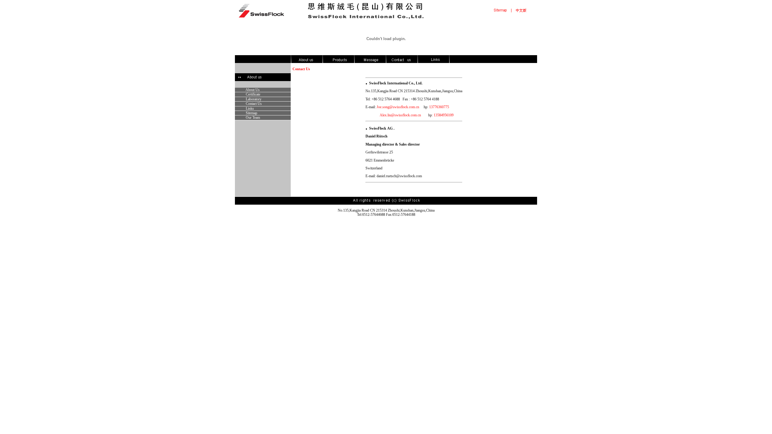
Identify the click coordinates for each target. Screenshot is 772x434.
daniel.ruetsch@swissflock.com (399, 176)
